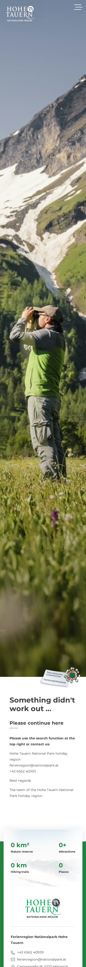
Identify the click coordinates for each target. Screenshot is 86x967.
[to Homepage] (20, 13)
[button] (78, 7)
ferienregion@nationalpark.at (41, 959)
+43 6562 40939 (30, 952)
